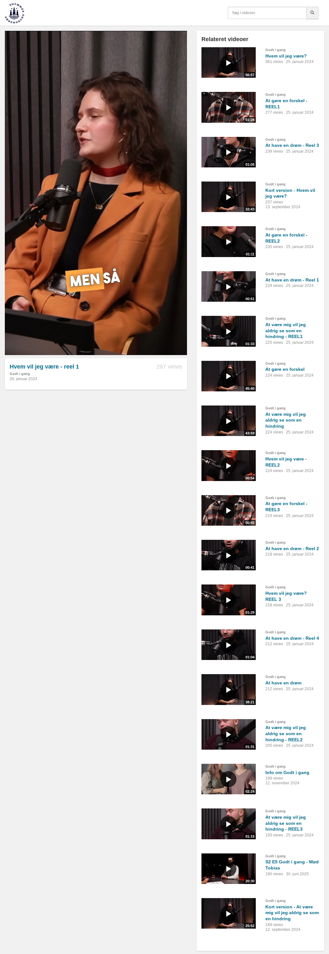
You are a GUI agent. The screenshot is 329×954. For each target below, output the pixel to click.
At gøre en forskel (285, 369)
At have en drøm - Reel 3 (292, 145)
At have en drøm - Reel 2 (292, 548)
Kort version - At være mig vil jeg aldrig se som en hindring (292, 912)
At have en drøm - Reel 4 (292, 638)
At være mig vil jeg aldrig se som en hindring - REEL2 (285, 733)
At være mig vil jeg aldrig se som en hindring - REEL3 (285, 823)
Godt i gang (20, 374)
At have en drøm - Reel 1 (292, 279)
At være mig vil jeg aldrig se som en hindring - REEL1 (285, 330)
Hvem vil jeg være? (286, 55)
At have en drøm (283, 682)
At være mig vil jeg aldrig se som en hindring (285, 420)
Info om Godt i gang (287, 772)
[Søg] (312, 13)
